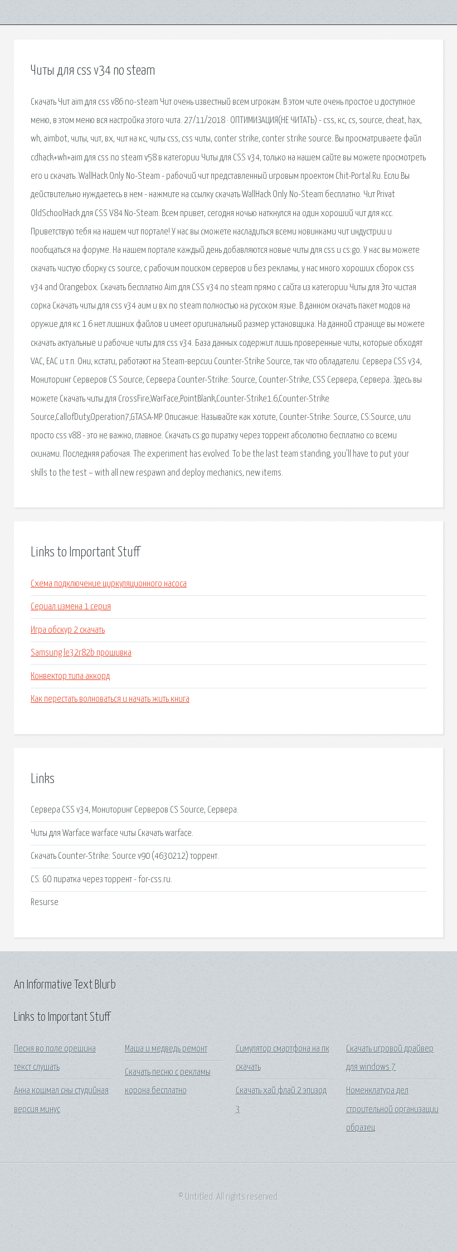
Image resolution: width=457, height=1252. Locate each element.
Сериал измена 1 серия (71, 607)
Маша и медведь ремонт (166, 1049)
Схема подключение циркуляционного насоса (109, 584)
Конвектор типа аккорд (70, 676)
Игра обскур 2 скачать (68, 630)
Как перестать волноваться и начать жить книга (110, 699)
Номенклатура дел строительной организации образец (392, 1109)
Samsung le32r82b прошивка (81, 653)
